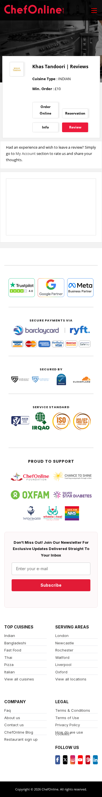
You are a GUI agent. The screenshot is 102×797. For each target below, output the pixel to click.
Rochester (64, 650)
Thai (8, 657)
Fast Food (12, 650)
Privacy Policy (67, 725)
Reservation (75, 113)
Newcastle (64, 643)
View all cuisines (19, 679)
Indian (9, 635)
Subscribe (51, 585)
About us (12, 717)
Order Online (45, 109)
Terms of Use (67, 717)
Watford (62, 657)
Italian (9, 672)
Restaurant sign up (21, 739)
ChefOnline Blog (18, 732)
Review (75, 127)
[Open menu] (94, 10)
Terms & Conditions (72, 710)
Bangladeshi (15, 643)
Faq (7, 710)
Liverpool (63, 664)
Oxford (61, 672)
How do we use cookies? (69, 733)
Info (45, 127)
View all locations (70, 679)
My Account (26, 153)
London (62, 635)
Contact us (14, 725)
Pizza (9, 664)
